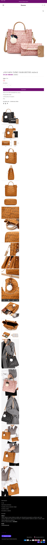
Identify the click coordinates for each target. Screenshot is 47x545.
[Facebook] (1, 1)
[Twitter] (4, 1)
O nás (2, 502)
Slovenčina (29, 537)
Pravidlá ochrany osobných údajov (9, 506)
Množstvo (5, 83)
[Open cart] (44, 5)
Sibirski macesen (5, 540)
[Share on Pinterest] (7, 103)
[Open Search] (42, 5)
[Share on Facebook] (3, 103)
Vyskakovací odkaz (14, 101)
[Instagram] (3, 1)
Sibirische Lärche (13, 540)
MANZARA (14, 539)
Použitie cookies (5, 508)
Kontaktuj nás (6, 101)
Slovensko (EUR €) (39, 537)
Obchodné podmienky (6, 504)
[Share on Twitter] (5, 103)
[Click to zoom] (43, 11)
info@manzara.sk (5, 525)
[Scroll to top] (45, 543)
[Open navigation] (7, 5)
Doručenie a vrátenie (6, 510)
